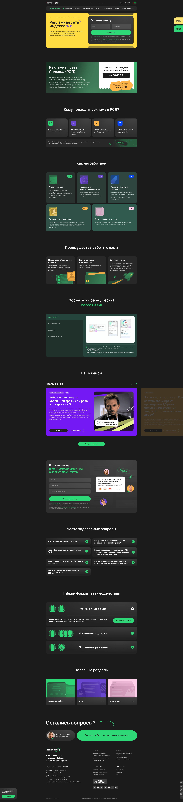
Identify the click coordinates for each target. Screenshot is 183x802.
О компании (120, 770)
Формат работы (102, 3)
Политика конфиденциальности (109, 798)
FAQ (117, 774)
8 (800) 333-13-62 (124, 2)
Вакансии (119, 772)
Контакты (111, 3)
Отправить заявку (70, 499)
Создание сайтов (107, 8)
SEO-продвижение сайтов (101, 758)
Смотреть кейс (76, 430)
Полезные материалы (178, 21)
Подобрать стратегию (178, 29)
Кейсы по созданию (99, 770)
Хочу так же (58, 430)
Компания (66, 3)
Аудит (98, 8)
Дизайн (117, 8)
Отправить (111, 32)
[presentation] (131, 383)
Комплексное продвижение (72, 8)
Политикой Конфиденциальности (110, 39)
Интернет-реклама (55, 8)
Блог (73, 3)
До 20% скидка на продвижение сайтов (123, 758)
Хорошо (8, 796)
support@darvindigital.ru (57, 760)
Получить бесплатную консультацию (107, 735)
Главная (51, 17)
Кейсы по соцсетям (99, 774)
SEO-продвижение (88, 8)
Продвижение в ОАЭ (127, 8)
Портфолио (97, 766)
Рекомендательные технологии (90, 798)
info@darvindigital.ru (55, 758)
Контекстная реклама (60, 17)
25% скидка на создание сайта (124, 754)
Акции (79, 3)
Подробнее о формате (123, 620)
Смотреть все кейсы (91, 444)
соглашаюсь (97, 36)
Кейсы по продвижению (100, 772)
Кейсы (85, 3)
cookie (11, 790)
